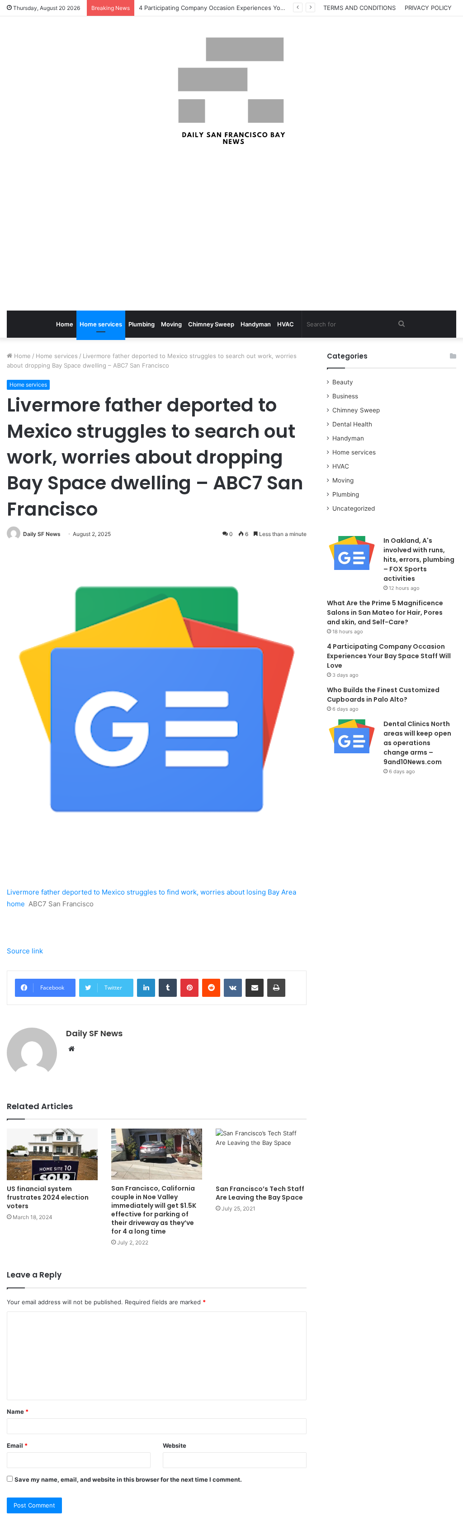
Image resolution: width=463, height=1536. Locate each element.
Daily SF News (42, 534)
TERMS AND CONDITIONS (359, 7)
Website (174, 1445)
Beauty (342, 382)
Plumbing (141, 324)
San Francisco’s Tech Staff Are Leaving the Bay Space (260, 1193)
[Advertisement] (231, 229)
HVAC (285, 324)
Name (17, 1411)
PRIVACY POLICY (428, 7)
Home (64, 324)
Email (17, 1445)
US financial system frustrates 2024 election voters (48, 1197)
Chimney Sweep (211, 324)
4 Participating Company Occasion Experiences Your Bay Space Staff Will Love (249, 7)
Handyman (256, 324)
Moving (171, 324)
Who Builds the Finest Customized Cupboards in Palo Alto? (383, 694)
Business (345, 396)
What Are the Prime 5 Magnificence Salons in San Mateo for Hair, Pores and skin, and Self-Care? (385, 612)
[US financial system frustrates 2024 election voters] (52, 1154)
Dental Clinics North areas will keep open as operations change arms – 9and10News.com (417, 742)
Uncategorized (353, 508)
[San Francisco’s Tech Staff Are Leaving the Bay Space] (261, 1154)
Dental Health (352, 424)
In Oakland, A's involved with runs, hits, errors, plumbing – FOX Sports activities (418, 559)
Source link (25, 951)
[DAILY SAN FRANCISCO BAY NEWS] (231, 91)
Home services (101, 324)
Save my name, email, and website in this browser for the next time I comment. (128, 1479)
